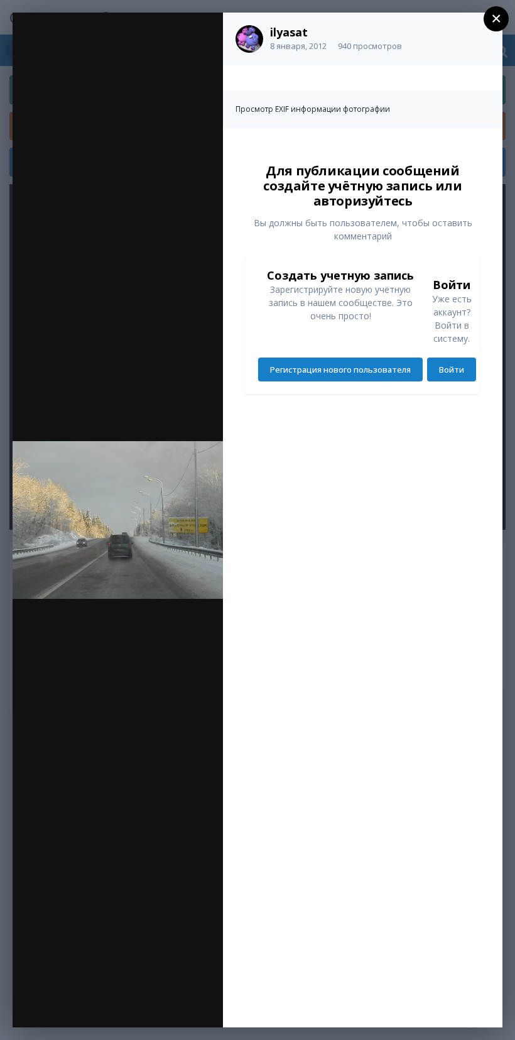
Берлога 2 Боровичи (116, 48)
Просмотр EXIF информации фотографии (313, 109)
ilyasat (289, 32)
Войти (451, 369)
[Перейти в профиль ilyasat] (249, 39)
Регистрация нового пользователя (340, 369)
